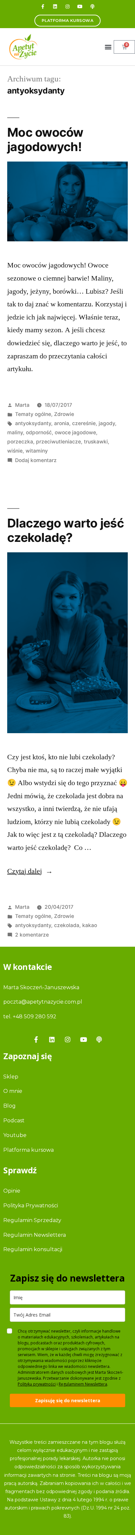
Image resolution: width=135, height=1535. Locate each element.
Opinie (11, 1191)
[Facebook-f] (42, 6)
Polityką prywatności (37, 1384)
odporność (39, 432)
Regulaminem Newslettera (83, 1384)
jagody (107, 423)
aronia (61, 423)
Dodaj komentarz (36, 460)
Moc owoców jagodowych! (45, 139)
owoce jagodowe (75, 432)
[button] (108, 47)
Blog (9, 1106)
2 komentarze (32, 935)
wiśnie (15, 451)
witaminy (37, 451)
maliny (15, 432)
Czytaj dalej (30, 871)
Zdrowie (64, 414)
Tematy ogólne (33, 414)
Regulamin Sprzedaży (32, 1220)
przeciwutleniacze (58, 442)
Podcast (14, 1120)
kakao (89, 925)
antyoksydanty (33, 423)
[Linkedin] (55, 6)
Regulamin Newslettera (34, 1235)
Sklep (10, 1077)
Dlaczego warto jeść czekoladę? (65, 530)
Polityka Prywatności (30, 1205)
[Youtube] (80, 6)
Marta (22, 405)
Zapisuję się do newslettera (67, 1400)
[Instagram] (67, 6)
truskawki (96, 442)
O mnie (12, 1091)
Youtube (15, 1135)
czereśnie (84, 423)
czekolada (66, 925)
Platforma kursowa (28, 1150)
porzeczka (20, 442)
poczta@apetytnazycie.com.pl (42, 1002)
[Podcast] (92, 6)
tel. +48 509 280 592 (29, 1016)
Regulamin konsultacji (32, 1249)
